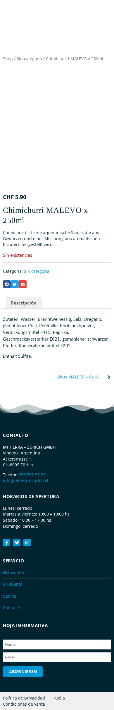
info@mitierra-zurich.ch (26, 481)
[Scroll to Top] (106, 694)
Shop (8, 58)
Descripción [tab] (24, 303)
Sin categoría (29, 58)
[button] (7, 284)
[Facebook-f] (6, 542)
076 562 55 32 (32, 474)
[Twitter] (16, 542)
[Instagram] (27, 542)
